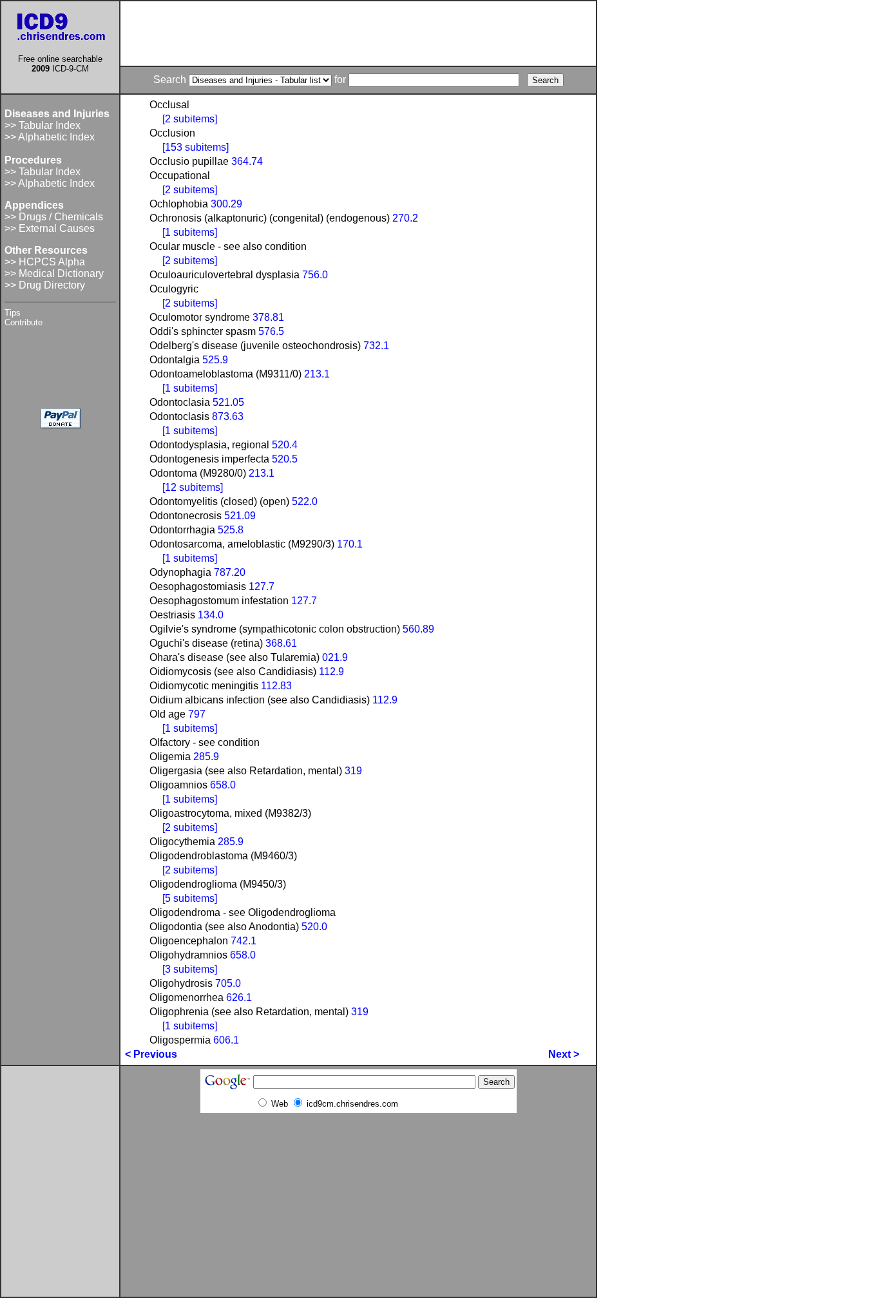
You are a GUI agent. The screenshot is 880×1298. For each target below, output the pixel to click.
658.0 (223, 784)
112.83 (276, 685)
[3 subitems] (189, 969)
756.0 (315, 274)
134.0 (211, 614)
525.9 (215, 359)
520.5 (285, 458)
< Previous (151, 1054)
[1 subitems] (189, 232)
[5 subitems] (189, 898)
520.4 (285, 444)
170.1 (350, 544)
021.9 (335, 657)
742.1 (243, 940)
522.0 (305, 501)
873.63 (228, 416)
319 (353, 770)
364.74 (247, 161)
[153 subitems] (195, 147)
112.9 (331, 671)
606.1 (226, 1040)
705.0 (228, 983)
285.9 (206, 756)
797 (197, 714)
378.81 (268, 317)
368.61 (281, 643)
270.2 (405, 218)
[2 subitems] (189, 118)
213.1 (317, 373)
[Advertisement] (358, 33)
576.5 (271, 331)
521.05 (228, 402)
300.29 (226, 203)
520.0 (314, 926)
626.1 (239, 997)
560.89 (418, 629)
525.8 (231, 529)
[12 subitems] (192, 487)
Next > (563, 1054)
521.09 (240, 515)
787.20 (229, 572)
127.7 (261, 586)
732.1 (376, 345)
